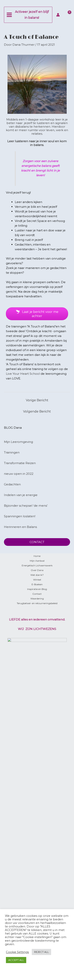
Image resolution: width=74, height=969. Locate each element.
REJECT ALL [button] (41, 951)
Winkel (37, 579)
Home (37, 556)
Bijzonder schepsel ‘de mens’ (26, 505)
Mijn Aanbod (37, 560)
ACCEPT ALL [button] (16, 960)
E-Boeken (37, 584)
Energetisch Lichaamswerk (37, 565)
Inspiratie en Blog (37, 589)
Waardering (37, 598)
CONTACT (37, 542)
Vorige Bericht (37, 400)
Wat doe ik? (37, 574)
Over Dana (37, 570)
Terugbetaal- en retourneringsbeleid (37, 603)
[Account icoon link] (58, 15)
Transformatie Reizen (20, 463)
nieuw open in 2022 (18, 474)
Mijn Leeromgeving (18, 442)
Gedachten (12, 484)
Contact (37, 593)
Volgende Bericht (37, 411)
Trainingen (12, 452)
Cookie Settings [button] (17, 952)
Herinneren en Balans (20, 527)
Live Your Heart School (23, 374)
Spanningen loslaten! (19, 516)
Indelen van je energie (20, 495)
